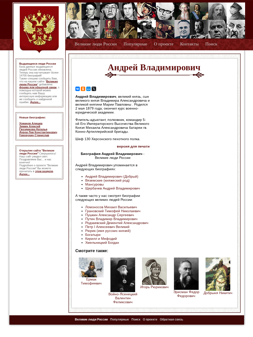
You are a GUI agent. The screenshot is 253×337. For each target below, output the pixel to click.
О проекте (163, 43)
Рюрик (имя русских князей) (108, 231)
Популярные (135, 43)
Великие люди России (96, 43)
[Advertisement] (191, 126)
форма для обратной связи (38, 87)
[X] (94, 89)
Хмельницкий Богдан (102, 242)
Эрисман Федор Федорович (186, 294)
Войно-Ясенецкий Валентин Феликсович (122, 298)
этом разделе (44, 171)
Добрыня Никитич (218, 293)
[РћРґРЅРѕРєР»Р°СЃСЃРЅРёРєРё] (83, 89)
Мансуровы (94, 184)
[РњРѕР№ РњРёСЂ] (88, 89)
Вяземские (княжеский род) (107, 180)
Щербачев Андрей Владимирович (112, 188)
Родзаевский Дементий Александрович (116, 223)
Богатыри (93, 235)
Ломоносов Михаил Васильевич (111, 207)
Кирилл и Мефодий (101, 239)
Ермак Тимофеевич (91, 281)
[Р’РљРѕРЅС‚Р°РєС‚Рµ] (77, 89)
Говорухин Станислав (34, 135)
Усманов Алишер (30, 123)
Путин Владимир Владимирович (111, 219)
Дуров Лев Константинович (38, 132)
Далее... (35, 102)
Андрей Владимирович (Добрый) (111, 176)
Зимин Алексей (29, 126)
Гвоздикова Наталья (33, 129)
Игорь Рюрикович (154, 287)
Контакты (189, 43)
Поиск (211, 43)
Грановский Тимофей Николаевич (112, 211)
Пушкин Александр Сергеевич (109, 215)
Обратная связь (171, 319)
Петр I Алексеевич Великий (107, 227)
